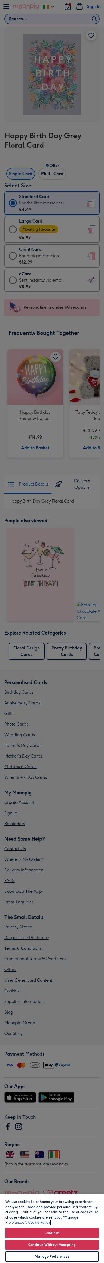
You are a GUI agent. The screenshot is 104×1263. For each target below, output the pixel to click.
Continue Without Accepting (52, 1245)
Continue (52, 1233)
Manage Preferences (52, 1256)
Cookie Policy (39, 1222)
